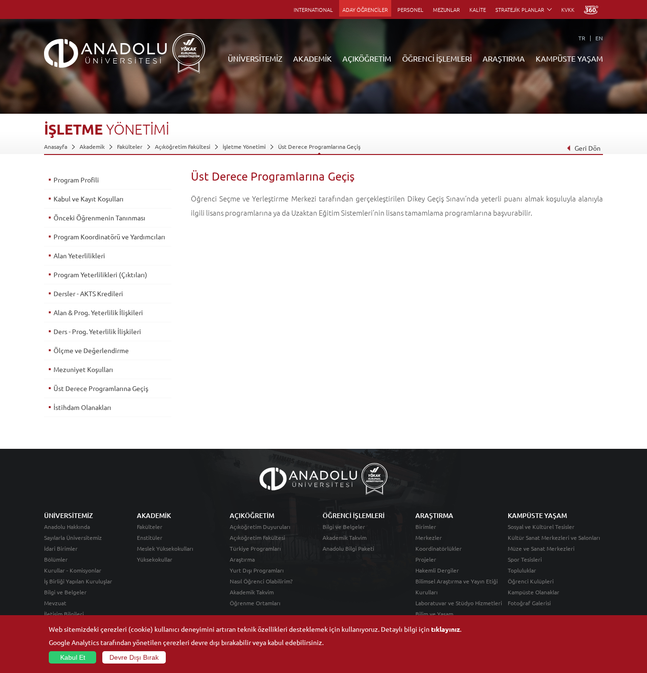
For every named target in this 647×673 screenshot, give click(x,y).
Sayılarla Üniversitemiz (73, 537)
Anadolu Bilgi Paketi (348, 548)
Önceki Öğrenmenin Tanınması (99, 217)
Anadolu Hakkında (67, 526)
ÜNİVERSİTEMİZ (255, 58)
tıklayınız (445, 629)
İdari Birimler (61, 548)
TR (581, 38)
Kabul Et (72, 657)
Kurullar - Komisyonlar (72, 570)
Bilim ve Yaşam (434, 614)
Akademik (92, 146)
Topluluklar (522, 570)
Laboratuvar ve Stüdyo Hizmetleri (458, 603)
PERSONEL (410, 9)
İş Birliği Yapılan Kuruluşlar (78, 581)
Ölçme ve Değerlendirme (91, 350)
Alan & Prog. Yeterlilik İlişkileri (98, 312)
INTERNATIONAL (313, 9)
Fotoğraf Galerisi (529, 603)
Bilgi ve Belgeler (65, 592)
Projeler (425, 559)
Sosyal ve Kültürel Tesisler (541, 526)
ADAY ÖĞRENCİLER (365, 9)
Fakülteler (130, 146)
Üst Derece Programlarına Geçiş (319, 146)
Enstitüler (149, 537)
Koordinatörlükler (438, 548)
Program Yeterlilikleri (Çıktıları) (100, 274)
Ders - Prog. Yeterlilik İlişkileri (97, 331)
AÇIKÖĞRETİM (366, 58)
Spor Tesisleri (525, 559)
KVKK (568, 9)
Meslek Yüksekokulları (165, 548)
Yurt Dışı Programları (257, 570)
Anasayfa (55, 146)
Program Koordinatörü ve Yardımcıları (109, 236)
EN (599, 38)
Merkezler (428, 537)
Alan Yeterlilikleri (79, 255)
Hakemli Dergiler (437, 570)
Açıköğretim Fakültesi (182, 146)
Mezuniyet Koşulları (83, 369)
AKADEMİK (312, 58)
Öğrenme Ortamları (255, 603)
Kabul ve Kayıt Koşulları (89, 198)
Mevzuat (55, 603)
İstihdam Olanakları (82, 407)
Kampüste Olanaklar (533, 592)
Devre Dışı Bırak (134, 657)
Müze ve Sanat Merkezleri (541, 548)
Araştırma (242, 559)
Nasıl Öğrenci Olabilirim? (261, 581)
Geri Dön (588, 148)
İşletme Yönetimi (244, 146)
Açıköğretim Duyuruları (260, 526)
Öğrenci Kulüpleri (531, 581)
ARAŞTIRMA (504, 58)
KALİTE (477, 9)
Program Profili (76, 179)
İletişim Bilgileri (64, 614)
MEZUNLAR (446, 9)
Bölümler (56, 559)
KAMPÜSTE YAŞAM (569, 58)
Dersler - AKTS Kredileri (88, 293)
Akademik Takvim (252, 592)
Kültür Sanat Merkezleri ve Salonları (554, 537)
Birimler (425, 526)
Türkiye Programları (255, 548)
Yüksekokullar (154, 559)
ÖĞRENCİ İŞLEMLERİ (437, 58)
